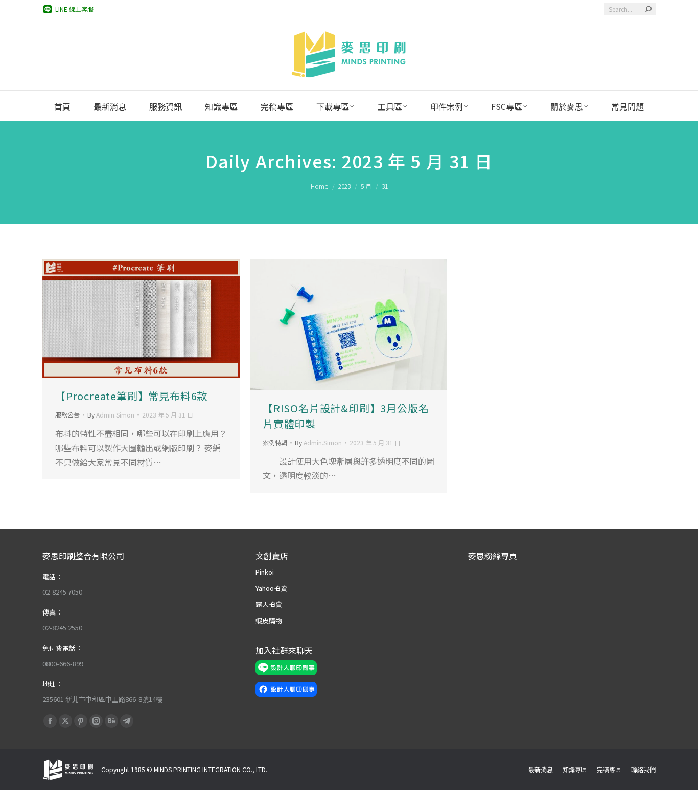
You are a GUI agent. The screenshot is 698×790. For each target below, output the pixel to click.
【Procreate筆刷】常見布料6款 (131, 395)
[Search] (648, 9)
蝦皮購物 (268, 620)
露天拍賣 (268, 604)
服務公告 (67, 414)
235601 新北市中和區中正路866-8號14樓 (102, 699)
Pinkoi (264, 572)
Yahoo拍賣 (271, 588)
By (110, 414)
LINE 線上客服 (74, 9)
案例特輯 (275, 442)
